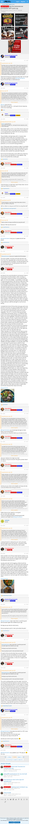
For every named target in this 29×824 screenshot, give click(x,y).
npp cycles (20, 10)
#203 (27, 119)
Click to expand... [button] (14, 102)
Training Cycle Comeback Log (19, 787)
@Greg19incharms (20, 78)
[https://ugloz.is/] (7, 19)
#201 (27, 60)
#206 (27, 217)
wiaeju (5, 775)
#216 (27, 604)
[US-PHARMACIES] (7, 33)
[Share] (25, 60)
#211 (27, 441)
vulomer (5, 782)
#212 (27, 469)
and (9, 208)
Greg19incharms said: (6, 63)
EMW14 (5, 788)
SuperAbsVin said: (5, 200)
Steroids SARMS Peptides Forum (14, 769)
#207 (27, 236)
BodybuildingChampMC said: (8, 121)
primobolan (3, 11)
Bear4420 (6, 769)
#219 (27, 714)
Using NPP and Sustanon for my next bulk (15, 774)
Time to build (7, 792)
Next (19, 757)
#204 (27, 168)
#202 (27, 88)
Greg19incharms (5, 10)
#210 (27, 413)
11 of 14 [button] (14, 757)
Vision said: (4, 91)
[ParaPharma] (14, 46)
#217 (27, 639)
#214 (27, 525)
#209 (27, 273)
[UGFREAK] (21, 33)
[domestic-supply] (21, 19)
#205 (27, 197)
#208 (27, 251)
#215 (27, 553)
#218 (27, 667)
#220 (27, 750)
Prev (10, 757)
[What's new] (27, 1)
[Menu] (2, 1)
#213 (27, 496)
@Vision (3, 104)
